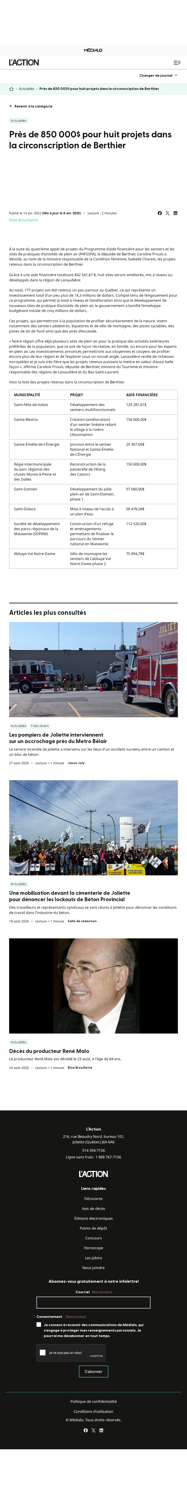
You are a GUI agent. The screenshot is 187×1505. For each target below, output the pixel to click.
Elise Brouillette (23, 219)
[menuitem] (158, 75)
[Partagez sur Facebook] (159, 213)
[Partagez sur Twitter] (167, 213)
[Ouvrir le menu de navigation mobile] (178, 62)
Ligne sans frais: (93, 1157)
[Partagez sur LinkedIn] (175, 213)
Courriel (93, 1292)
